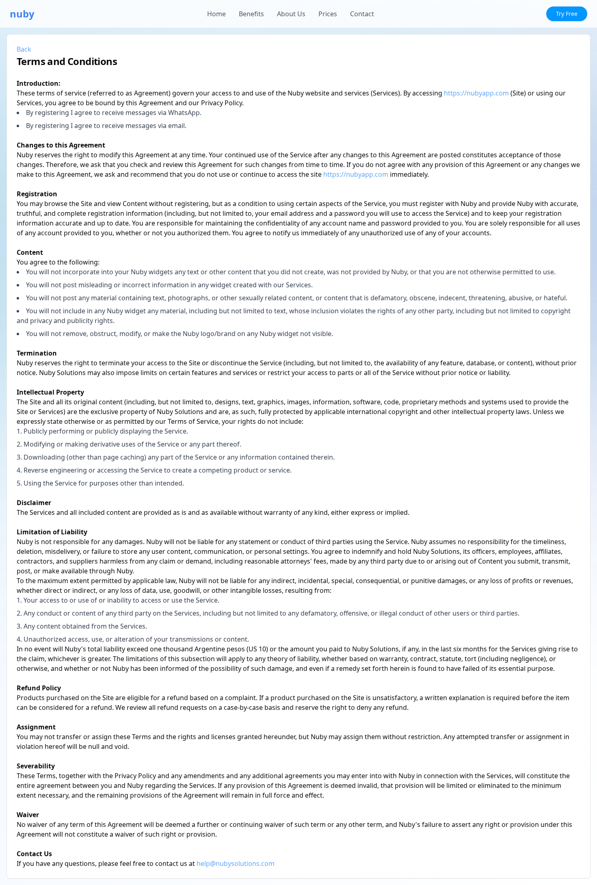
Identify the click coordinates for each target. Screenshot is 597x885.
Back (24, 49)
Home (216, 13)
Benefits (251, 13)
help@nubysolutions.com (236, 863)
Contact (362, 13)
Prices (327, 13)
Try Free (567, 13)
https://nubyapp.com (476, 93)
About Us (291, 13)
